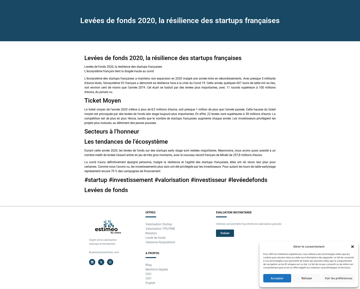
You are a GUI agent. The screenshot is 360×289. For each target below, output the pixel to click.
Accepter (277, 278)
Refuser (307, 278)
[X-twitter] (101, 262)
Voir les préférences (338, 278)
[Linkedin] (92, 262)
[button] (352, 246)
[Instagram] (110, 262)
